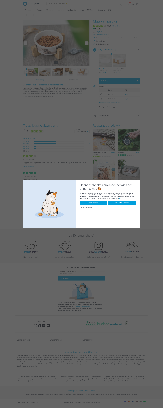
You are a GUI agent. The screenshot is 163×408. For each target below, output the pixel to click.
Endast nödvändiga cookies (122, 202)
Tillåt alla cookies (93, 202)
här (120, 198)
